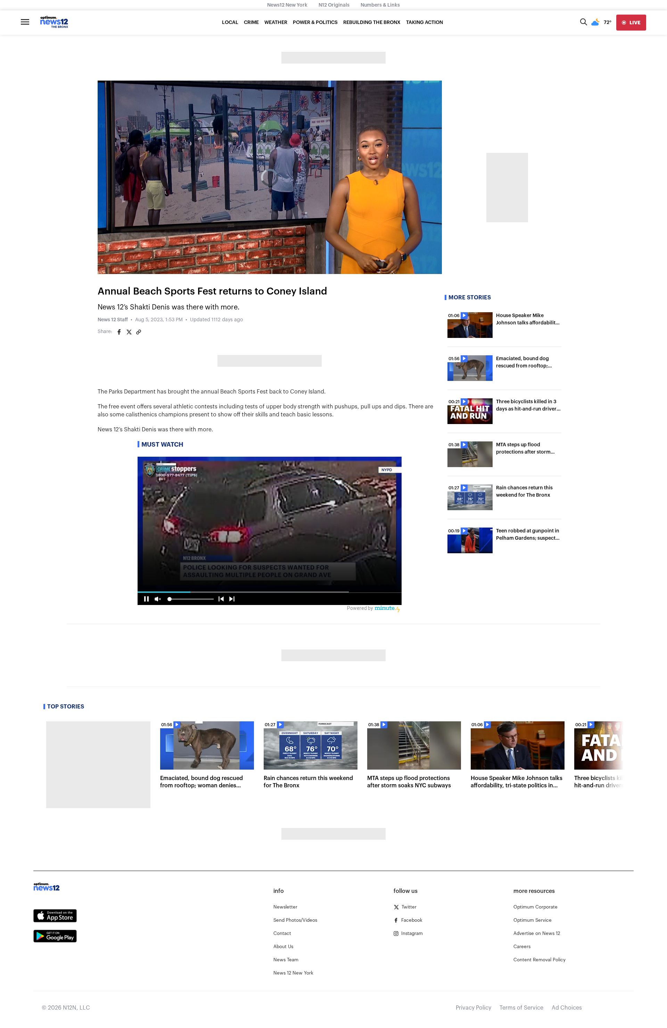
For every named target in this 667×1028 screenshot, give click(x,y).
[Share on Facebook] (119, 332)
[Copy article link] (138, 332)
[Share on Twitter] (129, 332)
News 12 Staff (113, 319)
